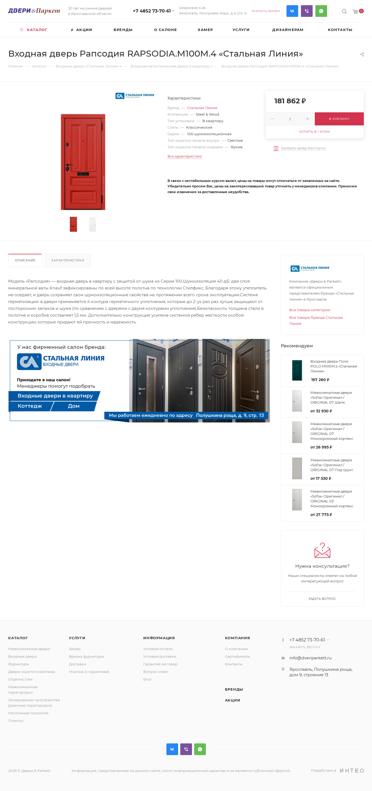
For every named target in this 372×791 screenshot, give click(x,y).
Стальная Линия (202, 108)
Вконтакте (292, 11)
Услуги (77, 638)
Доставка (77, 664)
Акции (232, 700)
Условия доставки (159, 656)
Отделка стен (20, 679)
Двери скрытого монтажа (31, 671)
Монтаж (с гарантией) (89, 671)
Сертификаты (237, 656)
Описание (25, 260)
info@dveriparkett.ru (310, 657)
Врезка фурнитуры (86, 656)
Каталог (18, 638)
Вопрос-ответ (155, 671)
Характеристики (67, 260)
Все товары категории (309, 310)
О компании (236, 649)
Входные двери (22, 656)
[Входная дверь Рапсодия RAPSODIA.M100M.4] (83, 158)
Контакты (233, 664)
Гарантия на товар (160, 664)
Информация (159, 638)
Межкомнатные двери (29, 649)
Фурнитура (18, 664)
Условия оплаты (158, 649)
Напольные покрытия (28, 713)
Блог (147, 679)
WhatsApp (321, 11)
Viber (307, 11)
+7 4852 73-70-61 (152, 11)
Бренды (234, 689)
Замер (75, 649)
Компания (237, 638)
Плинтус (16, 720)
